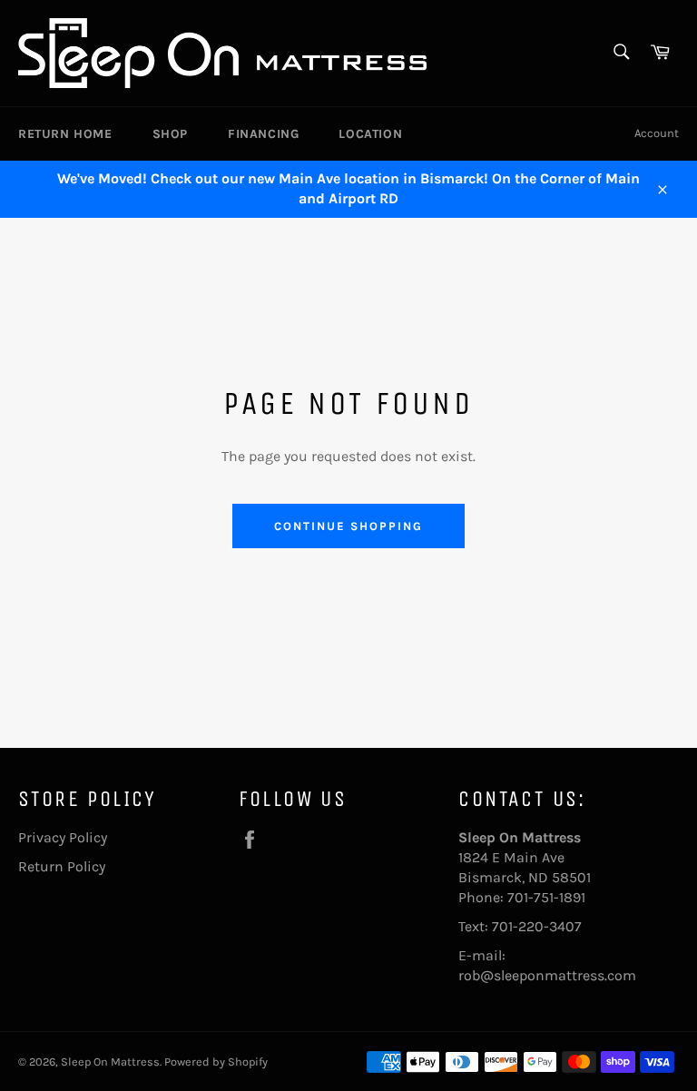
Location (370, 134)
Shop (170, 134)
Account (656, 133)
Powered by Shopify (216, 1061)
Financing (263, 134)
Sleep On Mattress (110, 1061)
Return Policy (61, 866)
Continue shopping (348, 526)
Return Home (65, 134)
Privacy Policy (62, 837)
